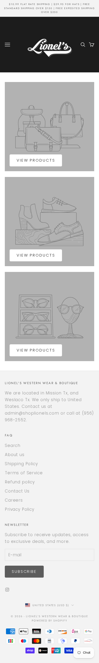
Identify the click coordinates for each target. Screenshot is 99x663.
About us (15, 455)
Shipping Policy (21, 464)
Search (12, 445)
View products (36, 160)
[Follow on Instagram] (7, 589)
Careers (14, 500)
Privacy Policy (19, 509)
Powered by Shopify (50, 620)
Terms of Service (24, 473)
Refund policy (20, 482)
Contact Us (17, 491)
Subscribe (24, 571)
